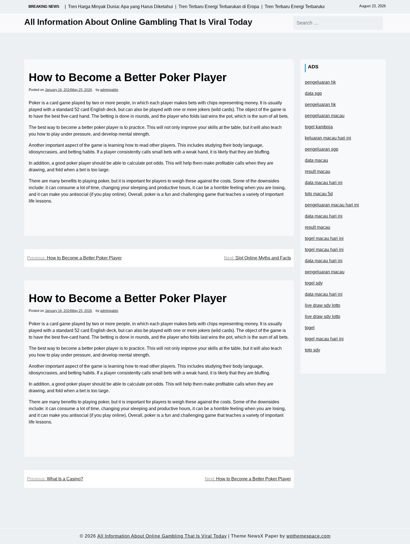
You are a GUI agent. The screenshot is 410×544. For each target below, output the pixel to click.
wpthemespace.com (308, 536)
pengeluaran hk (320, 82)
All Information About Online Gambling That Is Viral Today (138, 22)
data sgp (313, 93)
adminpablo (109, 90)
